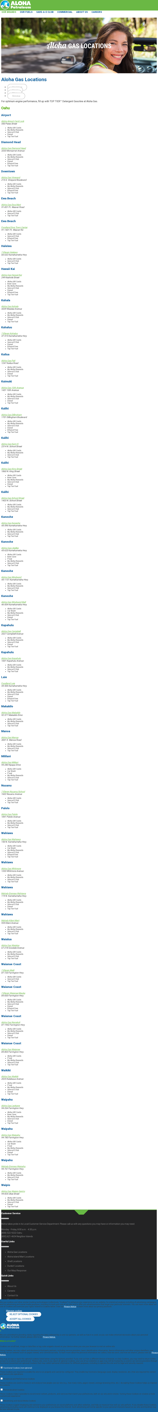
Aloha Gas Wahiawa (11, 839)
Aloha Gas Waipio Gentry (13, 1191)
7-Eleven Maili (7, 970)
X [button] (0, 1331)
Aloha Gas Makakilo (10, 712)
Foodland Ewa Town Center (14, 227)
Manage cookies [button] (14, 1311)
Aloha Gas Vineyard (10, 177)
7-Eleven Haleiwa (9, 252)
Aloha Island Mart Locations (20, 1256)
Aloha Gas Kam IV (10, 444)
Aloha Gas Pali (8, 360)
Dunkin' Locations (15, 1266)
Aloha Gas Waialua (10, 945)
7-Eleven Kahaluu (9, 333)
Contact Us (12, 1295)
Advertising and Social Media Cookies (20, 1401)
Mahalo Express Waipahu (13, 1166)
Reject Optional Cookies (24, 1314)
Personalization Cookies (14, 1390)
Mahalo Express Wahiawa (13, 893)
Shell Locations (14, 1261)
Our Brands (9, 12)
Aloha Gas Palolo (9, 814)
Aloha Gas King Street (11, 469)
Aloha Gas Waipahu (10, 1135)
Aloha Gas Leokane (10, 1105)
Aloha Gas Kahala (9, 306)
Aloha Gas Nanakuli (10, 1022)
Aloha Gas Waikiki (9, 1076)
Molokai (16, 96)
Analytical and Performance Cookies (19, 1379)
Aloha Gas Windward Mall (13, 602)
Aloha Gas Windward (11, 577)
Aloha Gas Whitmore (11, 868)
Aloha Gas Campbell (11, 631)
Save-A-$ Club (45, 12)
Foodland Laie (8, 683)
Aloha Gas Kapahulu (11, 658)
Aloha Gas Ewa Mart (11, 204)
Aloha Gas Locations (17, 1252)
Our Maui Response (16, 1270)
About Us (82, 12)
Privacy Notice (70, 1307)
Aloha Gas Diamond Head (13, 148)
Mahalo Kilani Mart (10, 920)
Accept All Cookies (20, 1319)
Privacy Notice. (49, 1337)
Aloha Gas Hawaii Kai (11, 275)
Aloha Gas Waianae (10, 1049)
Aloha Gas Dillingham (11, 414)
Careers (96, 12)
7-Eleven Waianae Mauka (13, 993)
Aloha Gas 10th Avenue (12, 387)
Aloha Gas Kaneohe (10, 523)
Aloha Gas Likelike (10, 548)
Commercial (65, 12)
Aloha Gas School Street (12, 498)
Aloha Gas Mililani (9, 762)
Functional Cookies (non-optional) (18, 1368)
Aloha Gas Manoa (9, 737)
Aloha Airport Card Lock (12, 121)
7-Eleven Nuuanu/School (13, 791)
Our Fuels (26, 12)
